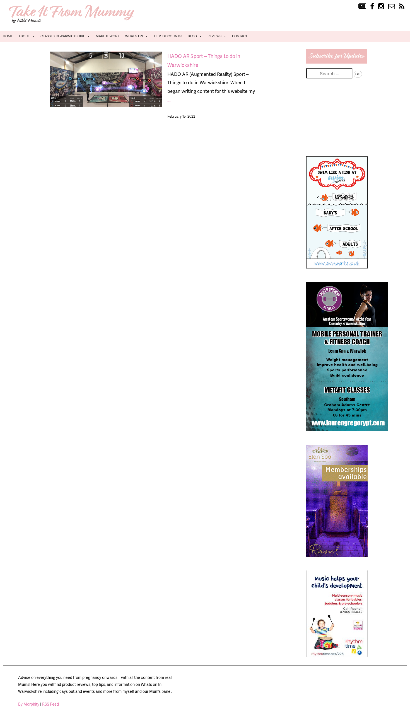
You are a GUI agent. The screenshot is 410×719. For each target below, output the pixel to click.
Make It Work (108, 36)
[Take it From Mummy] (72, 22)
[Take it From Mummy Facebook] (372, 6)
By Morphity (28, 704)
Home (8, 36)
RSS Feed (50, 704)
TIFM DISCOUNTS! (168, 36)
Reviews (214, 36)
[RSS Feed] (401, 6)
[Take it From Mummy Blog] (362, 6)
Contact (239, 36)
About (24, 36)
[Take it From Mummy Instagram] (381, 6)
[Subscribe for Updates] (336, 61)
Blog (192, 36)
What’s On (134, 36)
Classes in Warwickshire (62, 36)
